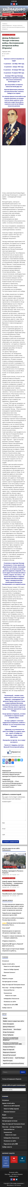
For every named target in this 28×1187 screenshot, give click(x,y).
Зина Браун (17, 1029)
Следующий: (12, 783)
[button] (2, 18)
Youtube (5, 1018)
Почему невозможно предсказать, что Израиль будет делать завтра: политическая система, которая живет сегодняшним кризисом (13, 907)
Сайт (3, 834)
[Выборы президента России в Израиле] (14, 861)
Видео (4, 975)
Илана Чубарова (8, 1035)
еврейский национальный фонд (13, 1063)
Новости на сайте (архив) (9, 34)
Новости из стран (10, 995)
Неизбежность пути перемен (12, 894)
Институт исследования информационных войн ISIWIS (12, 1043)
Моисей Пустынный (9, 1055)
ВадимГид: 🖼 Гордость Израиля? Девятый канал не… (12, 945)
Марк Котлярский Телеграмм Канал (13, 984)
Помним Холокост (9, 972)
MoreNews (10, 1185)
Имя (3, 823)
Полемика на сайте (10, 1001)
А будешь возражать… (9, 941)
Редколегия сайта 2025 (11, 1004)
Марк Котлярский (8, 1049)
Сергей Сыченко (8, 1058)
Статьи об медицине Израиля (11, 1079)
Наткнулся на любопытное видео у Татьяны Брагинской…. (13, 919)
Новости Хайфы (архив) (11, 969)
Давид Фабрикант (10, 766)
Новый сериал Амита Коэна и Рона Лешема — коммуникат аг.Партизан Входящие (12, 883)
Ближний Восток (9, 990)
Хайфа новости (7, 1008)
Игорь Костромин (8, 1032)
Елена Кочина (7, 1029)
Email (3, 829)
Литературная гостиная (9, 981)
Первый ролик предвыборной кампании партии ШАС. (11, 914)
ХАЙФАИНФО (14, 9)
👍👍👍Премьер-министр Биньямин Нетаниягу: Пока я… (13, 924)
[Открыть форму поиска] (25, 18)
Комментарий (6, 801)
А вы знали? (6, 928)
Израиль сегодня (7, 978)
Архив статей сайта (8, 964)
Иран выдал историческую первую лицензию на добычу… (13, 950)
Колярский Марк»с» (9, 1047)
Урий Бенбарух (20, 1058)
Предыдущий (13, 773)
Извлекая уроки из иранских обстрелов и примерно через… (11, 932)
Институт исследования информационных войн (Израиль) (10, 1039)
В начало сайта (13, 1172)
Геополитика (8, 993)
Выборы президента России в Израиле (12, 872)
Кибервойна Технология (11, 998)
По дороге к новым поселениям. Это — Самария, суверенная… (13, 937)
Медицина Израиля (9, 1052)
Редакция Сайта (6, 51)
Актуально (5, 961)
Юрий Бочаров (7, 1060)
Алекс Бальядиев (8, 1024)
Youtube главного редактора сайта (13, 1021)
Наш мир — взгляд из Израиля (12, 987)
